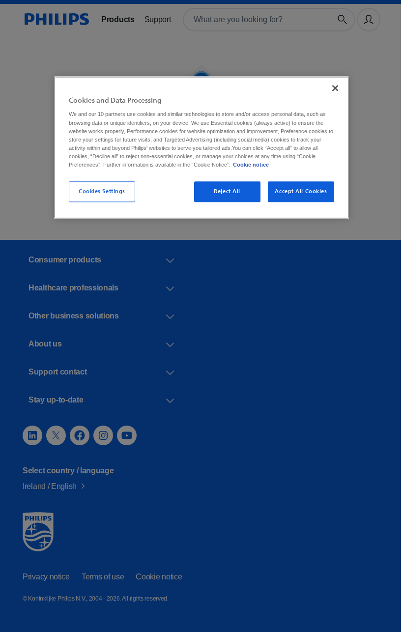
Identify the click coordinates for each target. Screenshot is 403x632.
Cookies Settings (98, 191)
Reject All (224, 191)
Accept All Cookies (297, 191)
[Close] (332, 88)
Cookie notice (293, 165)
